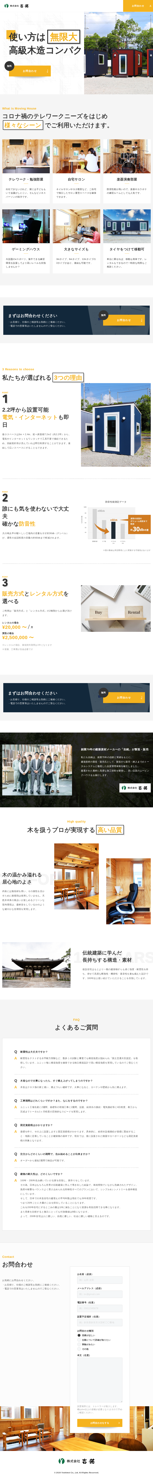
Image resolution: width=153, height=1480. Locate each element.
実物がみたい (88, 1344)
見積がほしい (88, 1335)
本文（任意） (84, 1355)
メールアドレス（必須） (90, 1288)
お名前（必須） (85, 1274)
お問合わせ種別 (85, 1330)
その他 (85, 1349)
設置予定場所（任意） (89, 1316)
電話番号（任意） (86, 1302)
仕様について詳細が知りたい (96, 1340)
